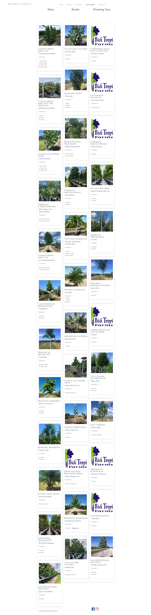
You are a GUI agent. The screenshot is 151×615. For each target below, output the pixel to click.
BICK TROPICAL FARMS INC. (20, 4)
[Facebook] (93, 609)
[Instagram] (97, 609)
